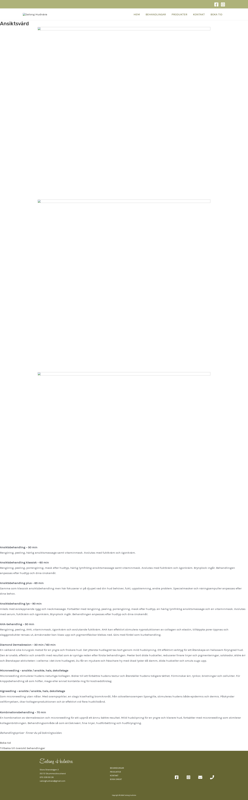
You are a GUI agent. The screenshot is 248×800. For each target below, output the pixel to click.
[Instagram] (223, 4)
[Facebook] (216, 4)
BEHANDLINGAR (156, 14)
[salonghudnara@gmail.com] (200, 777)
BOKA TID (216, 14)
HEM (137, 14)
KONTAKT (199, 14)
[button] (5, 742)
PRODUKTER (179, 14)
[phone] (212, 777)
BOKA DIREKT (116, 779)
